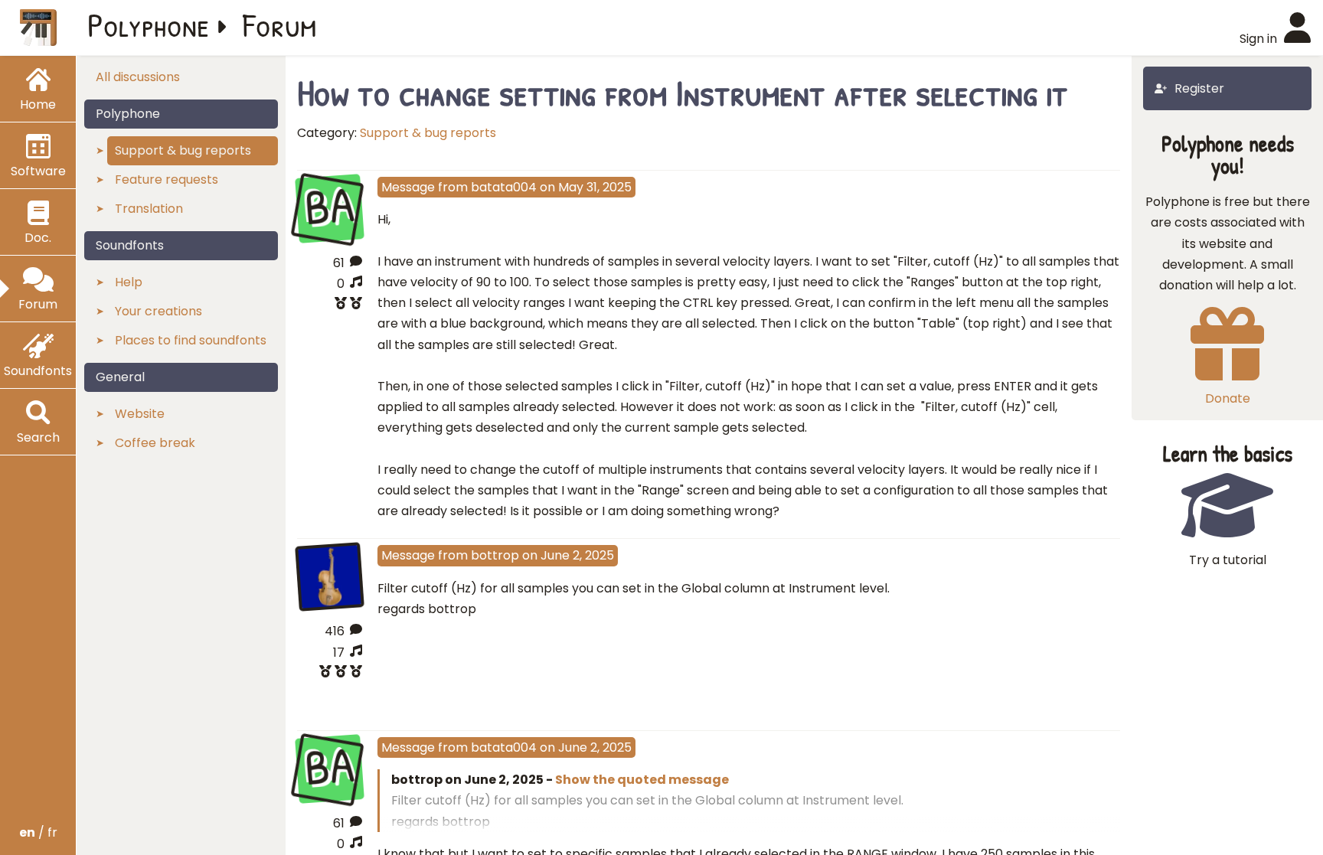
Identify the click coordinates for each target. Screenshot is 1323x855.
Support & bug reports (428, 133)
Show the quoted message (642, 779)
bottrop (495, 555)
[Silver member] (329, 305)
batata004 (504, 187)
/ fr (38, 832)
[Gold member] (329, 673)
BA (329, 207)
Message (408, 187)
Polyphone (148, 24)
